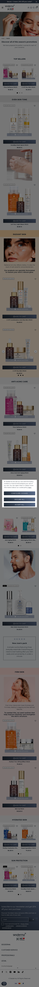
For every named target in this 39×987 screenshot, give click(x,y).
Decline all (19, 499)
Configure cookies (19, 493)
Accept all (19, 504)
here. (29, 487)
